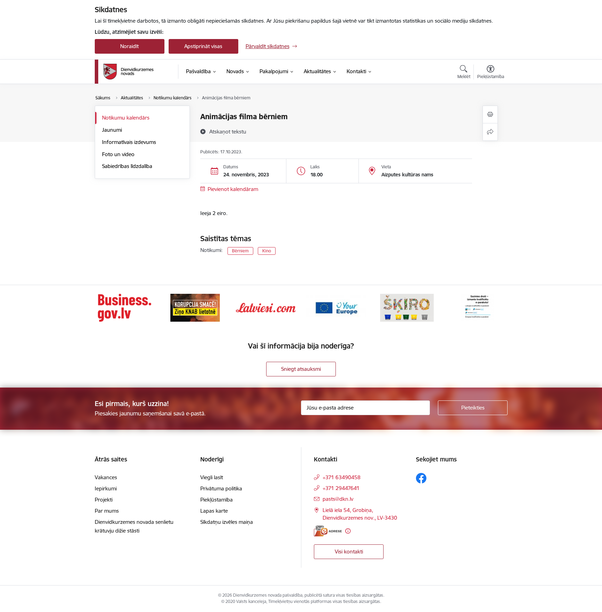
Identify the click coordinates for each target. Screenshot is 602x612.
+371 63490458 (342, 477)
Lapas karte (214, 510)
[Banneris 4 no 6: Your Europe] (336, 307)
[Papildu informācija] (347, 531)
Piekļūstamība (216, 499)
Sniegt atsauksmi (301, 369)
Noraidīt (129, 46)
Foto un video (118, 154)
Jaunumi (112, 130)
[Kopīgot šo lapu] (490, 131)
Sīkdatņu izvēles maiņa (226, 522)
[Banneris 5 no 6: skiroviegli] (407, 307)
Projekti (104, 499)
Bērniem (240, 250)
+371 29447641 (341, 488)
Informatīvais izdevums (129, 142)
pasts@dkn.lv (338, 499)
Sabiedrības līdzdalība (127, 166)
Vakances (106, 477)
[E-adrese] (328, 531)
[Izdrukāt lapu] (490, 114)
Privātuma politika (221, 488)
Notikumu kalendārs (125, 117)
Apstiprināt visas (203, 46)
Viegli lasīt (211, 477)
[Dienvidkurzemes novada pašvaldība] (138, 71)
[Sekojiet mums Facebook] (421, 478)
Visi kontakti (349, 551)
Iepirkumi (106, 488)
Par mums (107, 510)
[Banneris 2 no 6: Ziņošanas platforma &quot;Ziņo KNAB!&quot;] (195, 307)
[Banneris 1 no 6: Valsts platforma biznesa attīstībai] (124, 307)
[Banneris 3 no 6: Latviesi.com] (266, 307)
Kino (266, 250)
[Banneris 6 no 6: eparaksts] (477, 307)
